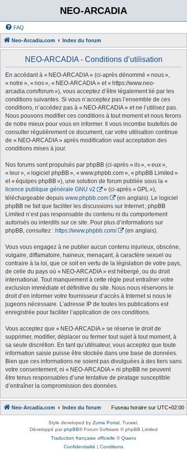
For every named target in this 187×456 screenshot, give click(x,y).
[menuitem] (14, 27)
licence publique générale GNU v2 (50, 189)
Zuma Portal (106, 422)
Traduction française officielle (83, 438)
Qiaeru (128, 438)
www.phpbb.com (86, 198)
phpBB (71, 429)
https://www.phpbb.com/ (86, 230)
